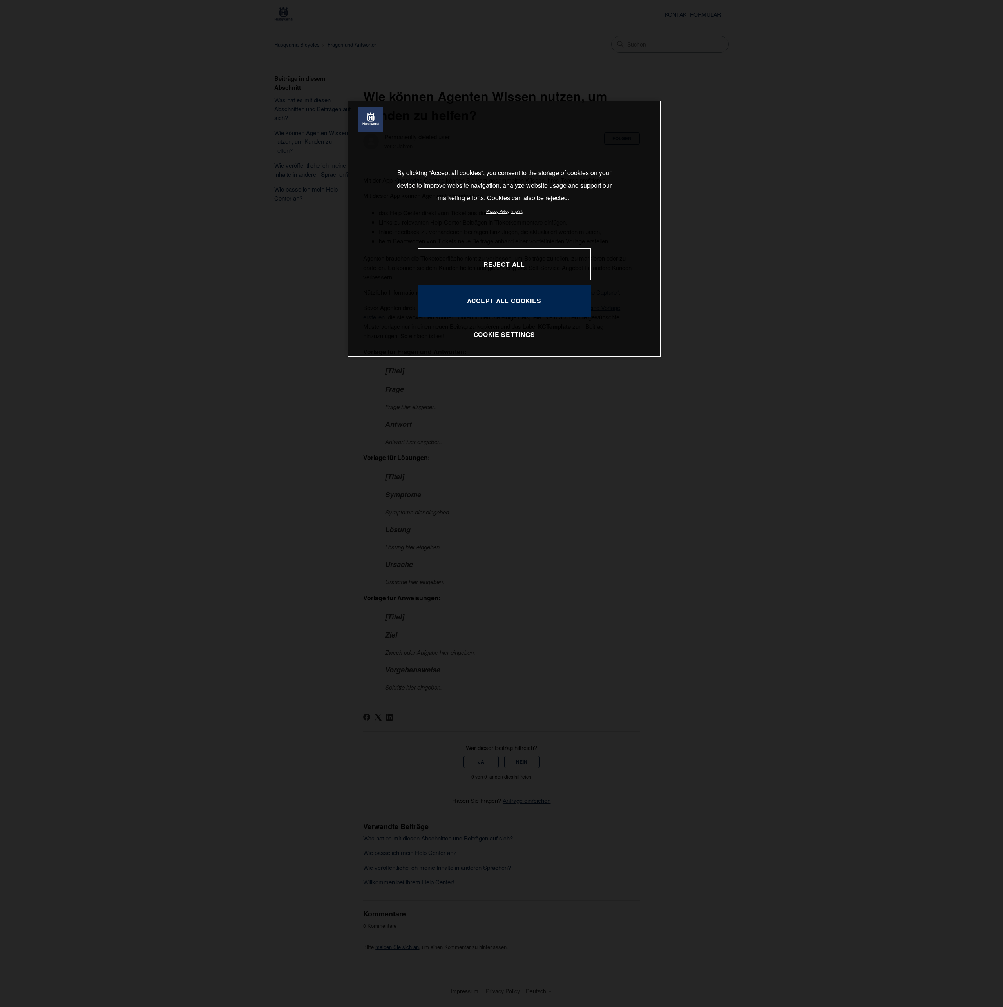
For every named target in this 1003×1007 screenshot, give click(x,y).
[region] (504, 229)
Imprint (517, 211)
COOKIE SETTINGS (504, 334)
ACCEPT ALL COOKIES (504, 300)
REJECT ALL (504, 264)
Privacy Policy (497, 211)
